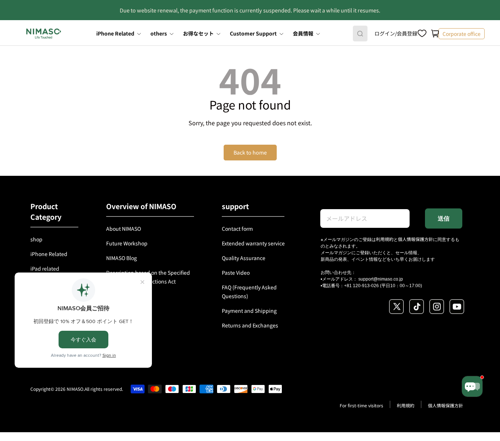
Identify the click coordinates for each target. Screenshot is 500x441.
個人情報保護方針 (415, 239)
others (158, 33)
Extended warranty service (253, 243)
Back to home (250, 152)
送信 (443, 218)
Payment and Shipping (249, 310)
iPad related (44, 268)
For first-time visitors (361, 405)
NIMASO (75, 389)
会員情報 (303, 33)
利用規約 (384, 239)
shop (36, 239)
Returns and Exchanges (250, 325)
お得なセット (198, 33)
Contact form (237, 228)
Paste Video (236, 272)
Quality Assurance (243, 258)
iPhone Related (115, 33)
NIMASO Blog (121, 258)
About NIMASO (123, 228)
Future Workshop (127, 243)
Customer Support (253, 33)
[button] (435, 34)
